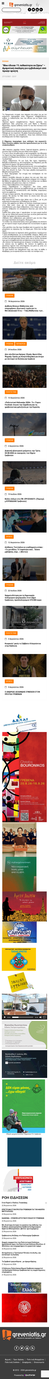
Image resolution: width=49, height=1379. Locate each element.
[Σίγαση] (40, 1017)
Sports (9, 537)
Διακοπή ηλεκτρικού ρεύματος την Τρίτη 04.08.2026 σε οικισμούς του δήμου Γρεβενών (22, 453)
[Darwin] (29, 1375)
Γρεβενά (9, 296)
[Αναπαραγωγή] (5, 1017)
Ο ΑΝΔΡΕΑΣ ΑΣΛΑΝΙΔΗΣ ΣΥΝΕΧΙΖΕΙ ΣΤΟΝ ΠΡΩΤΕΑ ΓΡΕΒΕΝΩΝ (22, 693)
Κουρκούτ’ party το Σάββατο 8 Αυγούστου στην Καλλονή (23, 644)
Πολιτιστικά (11, 392)
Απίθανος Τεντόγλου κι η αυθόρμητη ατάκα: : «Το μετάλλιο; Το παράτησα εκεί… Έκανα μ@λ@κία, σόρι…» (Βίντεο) (24, 549)
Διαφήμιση (26, 1362)
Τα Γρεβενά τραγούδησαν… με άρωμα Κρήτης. (19, 1261)
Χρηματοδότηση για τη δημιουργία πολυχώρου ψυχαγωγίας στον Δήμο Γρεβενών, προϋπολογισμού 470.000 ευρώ (23, 597)
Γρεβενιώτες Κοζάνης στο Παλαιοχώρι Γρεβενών (20, 1235)
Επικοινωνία (39, 1362)
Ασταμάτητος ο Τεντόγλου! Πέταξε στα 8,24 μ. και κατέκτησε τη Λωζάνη (21, 1254)
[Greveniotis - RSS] (41, 9)
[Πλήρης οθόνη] (44, 1017)
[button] (24, 1006)
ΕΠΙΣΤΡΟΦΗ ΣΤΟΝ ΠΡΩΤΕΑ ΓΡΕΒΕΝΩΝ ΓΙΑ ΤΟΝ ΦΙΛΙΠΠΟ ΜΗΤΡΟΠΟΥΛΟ (23, 1210)
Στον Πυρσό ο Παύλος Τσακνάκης (14, 1203)
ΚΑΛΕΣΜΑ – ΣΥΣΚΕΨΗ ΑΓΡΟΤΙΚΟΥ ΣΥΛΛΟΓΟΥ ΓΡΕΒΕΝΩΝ (23, 1218)
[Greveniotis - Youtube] (37, 9)
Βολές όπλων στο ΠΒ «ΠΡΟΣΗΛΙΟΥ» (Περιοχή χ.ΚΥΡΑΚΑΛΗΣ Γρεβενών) (24, 500)
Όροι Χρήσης (18, 1359)
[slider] (22, 1017)
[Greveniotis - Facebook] (29, 9)
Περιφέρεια (20, 344)
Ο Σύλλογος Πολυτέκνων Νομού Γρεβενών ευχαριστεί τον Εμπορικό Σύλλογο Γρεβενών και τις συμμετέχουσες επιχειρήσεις (23, 1270)
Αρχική (8, 1359)
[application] (24, 1007)
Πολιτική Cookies (12, 1362)
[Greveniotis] (20, 5)
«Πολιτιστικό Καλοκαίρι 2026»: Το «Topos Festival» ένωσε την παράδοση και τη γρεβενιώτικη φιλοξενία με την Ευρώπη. (23, 404)
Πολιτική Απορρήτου (35, 1359)
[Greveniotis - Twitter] (33, 9)
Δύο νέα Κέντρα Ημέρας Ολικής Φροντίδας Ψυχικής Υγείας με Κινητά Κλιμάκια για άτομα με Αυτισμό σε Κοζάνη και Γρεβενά (24, 356)
